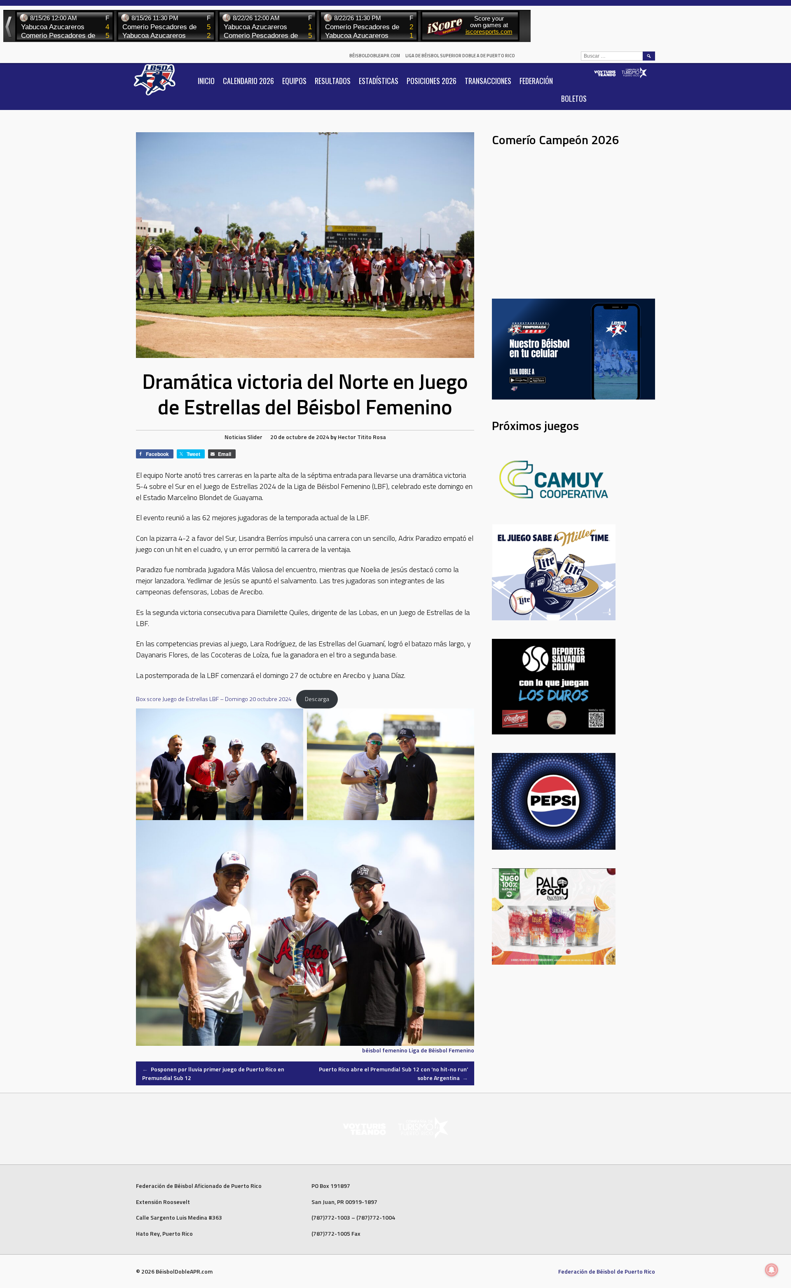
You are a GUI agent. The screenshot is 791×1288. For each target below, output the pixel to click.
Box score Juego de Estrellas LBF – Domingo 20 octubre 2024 (214, 699)
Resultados (333, 80)
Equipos (294, 80)
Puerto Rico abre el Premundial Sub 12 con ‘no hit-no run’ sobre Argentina (393, 1073)
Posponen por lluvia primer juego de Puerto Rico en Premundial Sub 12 (213, 1073)
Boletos (574, 98)
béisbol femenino (384, 1050)
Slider (254, 436)
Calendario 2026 (248, 80)
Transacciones (488, 80)
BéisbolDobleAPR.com (374, 55)
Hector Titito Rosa (362, 436)
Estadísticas (378, 80)
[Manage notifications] (771, 1269)
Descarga (317, 699)
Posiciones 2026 (431, 80)
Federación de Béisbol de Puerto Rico (606, 1271)
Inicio (206, 80)
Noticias (235, 436)
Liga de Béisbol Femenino (441, 1050)
